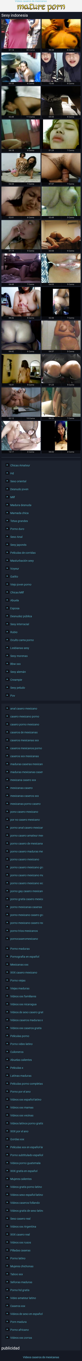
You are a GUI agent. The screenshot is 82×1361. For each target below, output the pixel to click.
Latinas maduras (20, 1075)
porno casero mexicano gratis (25, 867)
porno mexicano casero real (25, 923)
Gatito (14, 576)
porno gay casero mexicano (25, 891)
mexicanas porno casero (25, 803)
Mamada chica (19, 513)
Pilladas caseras (20, 1250)
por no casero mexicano (25, 819)
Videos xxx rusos (20, 1242)
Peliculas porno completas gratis (25, 1083)
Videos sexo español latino (25, 1194)
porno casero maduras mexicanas (25, 851)
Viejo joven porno (20, 584)
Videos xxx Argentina (23, 1226)
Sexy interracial (19, 624)
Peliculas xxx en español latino (25, 1147)
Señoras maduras (21, 1282)
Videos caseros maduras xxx (25, 1020)
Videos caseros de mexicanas (31, 1)
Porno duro (17, 529)
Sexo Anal (16, 536)
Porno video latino (21, 1044)
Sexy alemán (18, 671)
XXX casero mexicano (23, 972)
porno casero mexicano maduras (25, 875)
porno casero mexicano (24, 859)
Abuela (14, 600)
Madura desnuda (20, 505)
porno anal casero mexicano (25, 827)
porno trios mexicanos (24, 930)
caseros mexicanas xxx (24, 740)
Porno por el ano (20, 1091)
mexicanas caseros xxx (24, 796)
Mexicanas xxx (19, 964)
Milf (12, 497)
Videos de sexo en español (25, 1314)
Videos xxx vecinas (21, 1115)
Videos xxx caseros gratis (25, 1028)
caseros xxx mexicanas (24, 756)
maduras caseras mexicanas (25, 764)
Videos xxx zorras (21, 1337)
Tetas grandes (19, 521)
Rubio (14, 632)
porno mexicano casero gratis (25, 915)
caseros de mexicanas (24, 732)
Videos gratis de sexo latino (25, 1210)
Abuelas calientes (21, 1059)
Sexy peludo (17, 687)
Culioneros (16, 1052)
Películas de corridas (23, 552)
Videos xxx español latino (25, 1099)
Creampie (16, 679)
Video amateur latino (23, 1298)
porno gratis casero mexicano (25, 899)
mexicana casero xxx (23, 780)
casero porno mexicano (24, 724)
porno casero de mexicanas (25, 843)
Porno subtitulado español (25, 1155)
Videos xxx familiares (23, 996)
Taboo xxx (16, 1274)
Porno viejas (17, 980)
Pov (12, 695)
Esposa (15, 608)
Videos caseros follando (25, 1202)
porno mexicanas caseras (25, 907)
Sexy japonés (18, 544)
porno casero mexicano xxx (25, 883)
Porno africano (19, 1329)
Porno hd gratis (19, 1290)
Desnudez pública (21, 616)
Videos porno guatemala (25, 1163)
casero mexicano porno (24, 716)
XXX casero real (20, 1234)
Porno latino (17, 1258)
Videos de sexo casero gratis (25, 1012)
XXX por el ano (19, 1131)
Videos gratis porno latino (25, 1187)
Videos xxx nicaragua (23, 1004)
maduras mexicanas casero (25, 772)
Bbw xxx (15, 664)
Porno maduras (20, 948)
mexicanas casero (21, 788)
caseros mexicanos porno (25, 748)
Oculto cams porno (22, 640)
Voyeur (14, 568)
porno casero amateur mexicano (25, 835)
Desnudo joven (19, 489)
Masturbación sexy (22, 560)
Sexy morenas (19, 656)
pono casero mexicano (24, 811)
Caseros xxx (17, 1306)
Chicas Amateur (20, 465)
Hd (12, 473)
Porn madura (18, 1321)
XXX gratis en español (23, 1171)
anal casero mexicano (23, 708)
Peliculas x (16, 1067)
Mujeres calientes (21, 1179)
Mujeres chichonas (21, 1266)
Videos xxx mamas (21, 1107)
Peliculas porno (19, 1036)
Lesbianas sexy (19, 648)
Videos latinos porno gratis (25, 1123)
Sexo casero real (20, 1218)
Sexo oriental (18, 481)
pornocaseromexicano (24, 938)
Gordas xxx (17, 1139)
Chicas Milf (17, 592)
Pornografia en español (24, 956)
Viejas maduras (19, 988)
